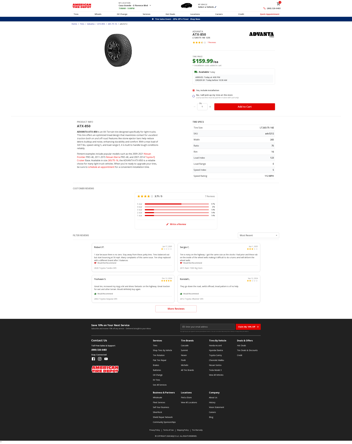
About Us (213, 397)
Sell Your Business (161, 407)
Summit (184, 350)
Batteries (157, 370)
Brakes (156, 365)
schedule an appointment (101, 166)
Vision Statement (216, 407)
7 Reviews (212, 42)
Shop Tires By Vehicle (162, 350)
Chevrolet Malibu (216, 360)
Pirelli (183, 360)
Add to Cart (245, 106)
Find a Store (186, 397)
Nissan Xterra (113, 157)
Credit (241, 14)
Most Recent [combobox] (246, 235)
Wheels (98, 14)
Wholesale (157, 397)
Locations (195, 14)
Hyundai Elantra (216, 350)
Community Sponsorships (164, 422)
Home (74, 24)
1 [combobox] (202, 106)
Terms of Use (168, 430)
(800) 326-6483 (273, 8)
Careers (219, 14)
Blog (211, 417)
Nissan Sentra (215, 365)
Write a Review (178, 224)
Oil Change (122, 14)
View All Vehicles (216, 375)
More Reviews (176, 308)
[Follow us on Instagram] (100, 359)
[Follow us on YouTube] (106, 359)
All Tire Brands (187, 370)
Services (146, 14)
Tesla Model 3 (215, 370)
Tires (76, 14)
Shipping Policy (183, 430)
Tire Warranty (197, 430)
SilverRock (157, 412)
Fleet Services (159, 402)
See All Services (160, 384)
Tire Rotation (159, 355)
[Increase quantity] (210, 107)
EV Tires (156, 380)
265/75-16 (113, 160)
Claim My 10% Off (246, 326)
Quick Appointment (269, 14)
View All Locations (189, 402)
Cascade (185, 345)
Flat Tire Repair (159, 360)
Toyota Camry (215, 355)
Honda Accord (215, 345)
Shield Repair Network (163, 417)
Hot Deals (170, 14)
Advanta (90, 24)
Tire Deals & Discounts (247, 350)
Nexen (184, 355)
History (212, 402)
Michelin (184, 365)
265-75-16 (112, 24)
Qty (200, 103)
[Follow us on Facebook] (93, 359)
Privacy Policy (239, 331)
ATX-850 (101, 24)
